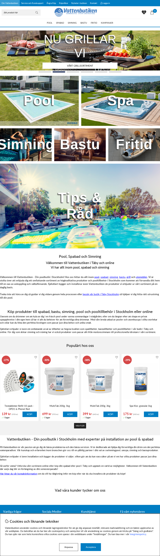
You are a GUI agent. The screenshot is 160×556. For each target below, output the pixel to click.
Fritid (94, 22)
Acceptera (91, 547)
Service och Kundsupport (32, 3)
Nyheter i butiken (79, 3)
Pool (49, 22)
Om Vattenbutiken (10, 3)
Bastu (83, 22)
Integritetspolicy (138, 534)
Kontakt (93, 3)
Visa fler (80, 425)
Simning (72, 22)
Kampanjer (107, 22)
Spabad (60, 22)
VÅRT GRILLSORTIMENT (80, 65)
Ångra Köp (51, 3)
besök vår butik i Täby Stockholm (101, 294)
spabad (104, 277)
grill (129, 277)
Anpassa (68, 547)
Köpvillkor (63, 3)
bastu (122, 277)
